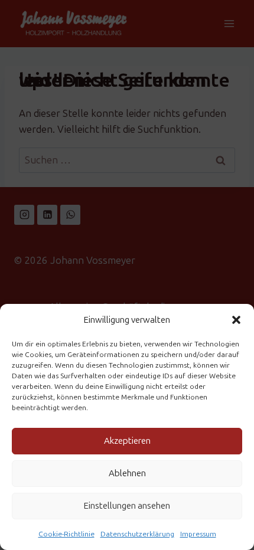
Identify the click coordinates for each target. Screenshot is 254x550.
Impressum (198, 534)
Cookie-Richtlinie (66, 534)
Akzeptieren (127, 441)
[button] (236, 320)
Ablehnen (127, 473)
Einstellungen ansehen (127, 505)
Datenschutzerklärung (137, 534)
